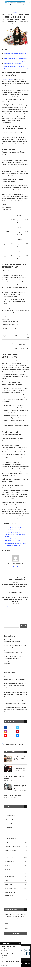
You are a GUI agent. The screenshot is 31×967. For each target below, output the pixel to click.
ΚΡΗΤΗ (16, 880)
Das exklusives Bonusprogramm (12, 63)
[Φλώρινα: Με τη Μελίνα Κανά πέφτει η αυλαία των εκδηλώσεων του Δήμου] (8, 769)
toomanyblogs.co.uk (16, 850)
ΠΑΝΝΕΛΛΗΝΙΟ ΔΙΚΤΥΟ (16, 888)
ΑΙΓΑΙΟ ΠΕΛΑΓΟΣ (16, 861)
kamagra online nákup (9, 701)
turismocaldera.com (16, 854)
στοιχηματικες (16, 899)
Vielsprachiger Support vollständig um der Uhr (16, 68)
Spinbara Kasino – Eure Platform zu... (8, 954)
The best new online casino (16, 846)
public (16, 842)
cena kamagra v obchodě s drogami (13, 683)
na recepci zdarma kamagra (11, 692)
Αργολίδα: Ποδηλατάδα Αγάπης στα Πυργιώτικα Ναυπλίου (20, 758)
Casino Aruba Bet (16, 819)
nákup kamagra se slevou (10, 677)
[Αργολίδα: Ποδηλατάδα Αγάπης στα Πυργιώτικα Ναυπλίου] (8, 759)
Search (5, 623)
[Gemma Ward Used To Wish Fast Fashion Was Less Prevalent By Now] (8, 787)
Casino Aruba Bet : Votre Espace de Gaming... (14, 777)
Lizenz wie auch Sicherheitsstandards (14, 66)
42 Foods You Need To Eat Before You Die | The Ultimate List (15, 694)
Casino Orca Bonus (8, 79)
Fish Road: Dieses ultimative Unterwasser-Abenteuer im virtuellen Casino (15, 534)
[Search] (29, 3)
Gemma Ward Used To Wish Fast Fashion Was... (20, 787)
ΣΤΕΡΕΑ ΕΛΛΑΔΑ (16, 896)
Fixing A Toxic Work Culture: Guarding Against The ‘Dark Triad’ (15, 709)
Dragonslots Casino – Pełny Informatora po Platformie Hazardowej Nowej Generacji (15, 599)
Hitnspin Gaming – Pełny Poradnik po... (8, 947)
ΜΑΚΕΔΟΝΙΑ (16, 884)
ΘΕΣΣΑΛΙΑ (16, 869)
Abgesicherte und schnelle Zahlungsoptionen (16, 61)
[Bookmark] (10, 758)
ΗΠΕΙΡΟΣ (16, 865)
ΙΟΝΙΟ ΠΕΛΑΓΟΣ (16, 876)
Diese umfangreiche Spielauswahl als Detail (15, 58)
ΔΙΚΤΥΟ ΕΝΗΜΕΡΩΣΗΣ (10, 21)
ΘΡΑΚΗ (16, 873)
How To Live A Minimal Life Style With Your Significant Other (15, 685)
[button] (3, 601)
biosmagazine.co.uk (16, 815)
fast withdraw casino (16, 831)
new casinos (16, 834)
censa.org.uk (16, 827)
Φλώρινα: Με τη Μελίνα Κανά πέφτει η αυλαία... (20, 767)
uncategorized (16, 857)
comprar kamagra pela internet (12, 707)
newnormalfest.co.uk (16, 838)
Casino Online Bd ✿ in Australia (12, 795)
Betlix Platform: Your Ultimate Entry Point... (10, 962)
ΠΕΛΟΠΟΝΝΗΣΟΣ (16, 892)
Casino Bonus (16, 823)
